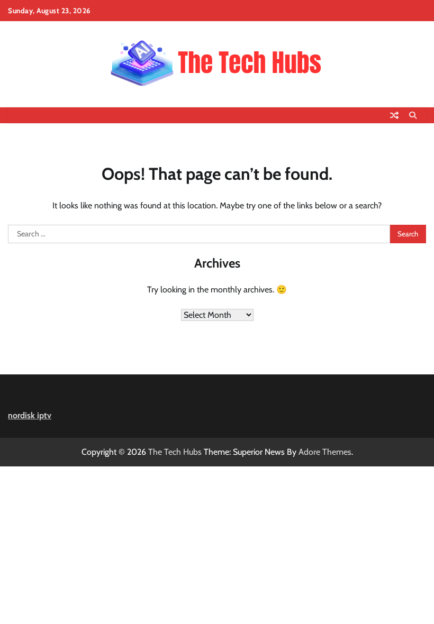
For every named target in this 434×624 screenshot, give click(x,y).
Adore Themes (325, 452)
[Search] (413, 115)
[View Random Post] (394, 115)
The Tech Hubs (175, 452)
